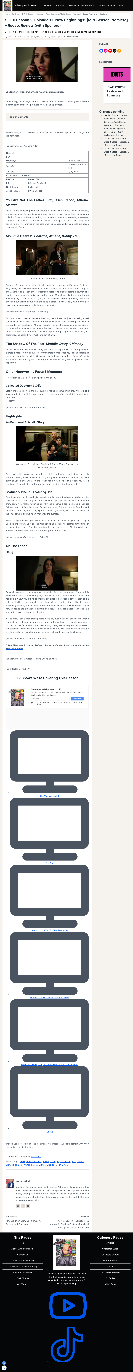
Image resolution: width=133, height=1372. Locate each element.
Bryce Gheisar (63, 1161)
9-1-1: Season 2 (33, 1161)
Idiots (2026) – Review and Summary (117, 91)
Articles (110, 1243)
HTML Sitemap (22, 1278)
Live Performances (106, 5)
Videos (121, 5)
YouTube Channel (14, 648)
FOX (74, 1161)
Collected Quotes (110, 1254)
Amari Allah (11, 37)
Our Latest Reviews (110, 1272)
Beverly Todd (49, 1161)
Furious (49, 1132)
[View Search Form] (129, 5)
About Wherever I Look (22, 1249)
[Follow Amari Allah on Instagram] (23, 1206)
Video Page (110, 1284)
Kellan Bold (17, 1165)
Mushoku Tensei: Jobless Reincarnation (49, 997)
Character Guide (86, 5)
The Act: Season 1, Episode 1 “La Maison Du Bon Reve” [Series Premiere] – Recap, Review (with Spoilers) (69, 1222)
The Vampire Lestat (49, 796)
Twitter (38, 645)
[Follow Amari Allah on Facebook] (18, 1206)
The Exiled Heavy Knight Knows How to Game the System (49, 1064)
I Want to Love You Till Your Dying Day (49, 930)
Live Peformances (110, 1260)
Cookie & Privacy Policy (22, 1260)
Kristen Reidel (30, 1165)
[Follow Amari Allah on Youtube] (28, 1206)
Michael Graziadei (47, 1165)
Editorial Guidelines (22, 1272)
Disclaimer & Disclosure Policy (22, 1266)
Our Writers (22, 1284)
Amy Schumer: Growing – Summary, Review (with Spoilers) (23, 1220)
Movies (110, 1266)
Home (7, 14)
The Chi (49, 863)
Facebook (60, 645)
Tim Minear (62, 1165)
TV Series (110, 1278)
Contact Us (22, 1254)
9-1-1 (22, 1161)
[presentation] (117, 74)
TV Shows (59, 5)
